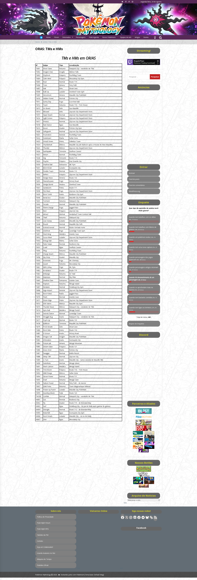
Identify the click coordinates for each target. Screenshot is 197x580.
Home (48, 37)
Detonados (66, 37)
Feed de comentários (137, 185)
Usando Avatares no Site (46, 553)
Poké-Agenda (94, 37)
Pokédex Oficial (42, 565)
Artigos (137, 37)
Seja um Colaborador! (45, 547)
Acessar (132, 173)
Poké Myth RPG (43, 529)
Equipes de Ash (125, 37)
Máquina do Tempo (44, 559)
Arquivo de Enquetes (136, 324)
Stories (146, 37)
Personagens (81, 37)
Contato (40, 541)
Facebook (141, 527)
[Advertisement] (78, 440)
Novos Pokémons (109, 37)
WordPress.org (134, 191)
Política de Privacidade (45, 517)
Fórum (56, 37)
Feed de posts (134, 179)
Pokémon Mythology (43, 575)
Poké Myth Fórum (43, 523)
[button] (154, 37)
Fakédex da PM (42, 535)
